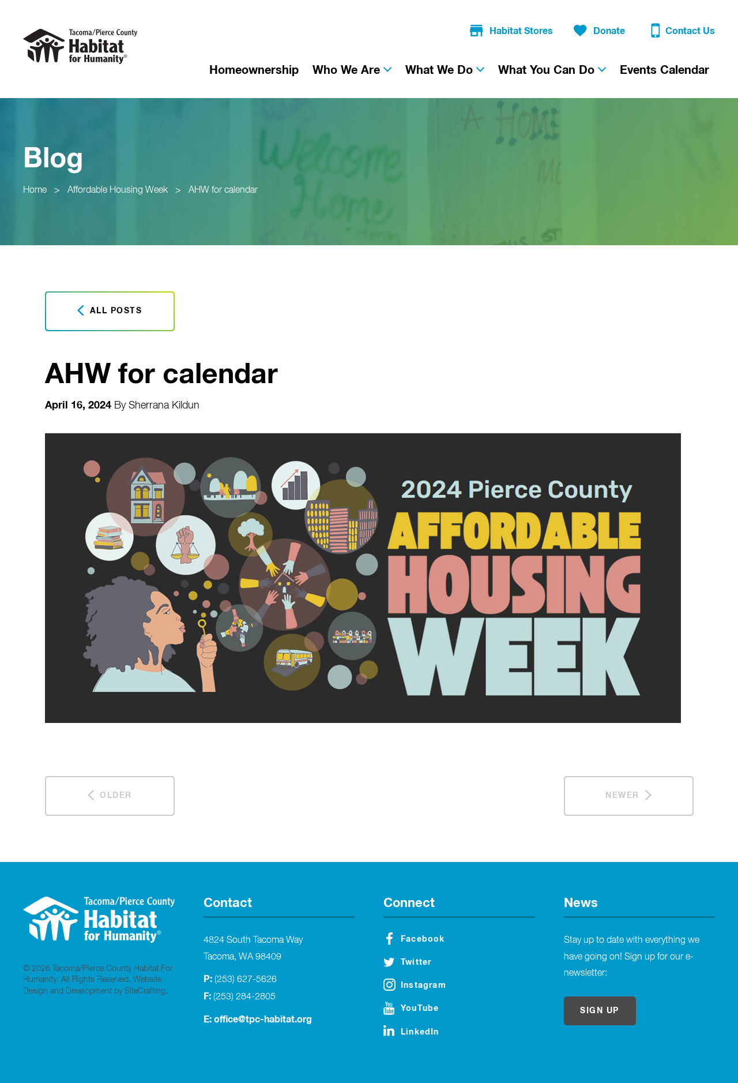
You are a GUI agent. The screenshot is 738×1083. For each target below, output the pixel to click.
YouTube (420, 1009)
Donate (609, 31)
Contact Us (690, 31)
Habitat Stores (521, 31)
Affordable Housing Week (117, 190)
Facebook (423, 939)
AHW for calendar (223, 190)
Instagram (423, 985)
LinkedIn (420, 1032)
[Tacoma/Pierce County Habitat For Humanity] (80, 46)
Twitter (416, 962)
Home (35, 190)
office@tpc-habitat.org (263, 1019)
